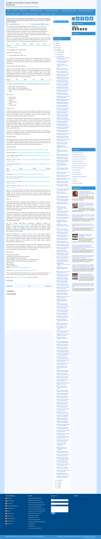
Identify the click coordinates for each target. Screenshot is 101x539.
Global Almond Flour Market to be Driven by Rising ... (63, 288)
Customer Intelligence (51, 10)
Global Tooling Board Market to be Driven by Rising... (62, 400)
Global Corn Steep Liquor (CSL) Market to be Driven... (63, 284)
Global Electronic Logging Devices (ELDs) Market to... (62, 278)
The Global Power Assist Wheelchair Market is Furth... (63, 357)
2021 (56, 49)
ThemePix (64, 536)
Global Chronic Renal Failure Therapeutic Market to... (62, 403)
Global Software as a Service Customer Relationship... (62, 131)
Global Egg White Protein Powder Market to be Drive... (63, 125)
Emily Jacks (9, 503)
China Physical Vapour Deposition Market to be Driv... (62, 338)
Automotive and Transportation (79, 159)
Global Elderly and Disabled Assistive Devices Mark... (62, 115)
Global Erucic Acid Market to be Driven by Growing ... (62, 121)
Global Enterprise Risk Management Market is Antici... (62, 221)
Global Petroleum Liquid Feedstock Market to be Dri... (62, 268)
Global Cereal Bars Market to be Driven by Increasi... (62, 406)
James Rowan (10, 513)
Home (8, 10)
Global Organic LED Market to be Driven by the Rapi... (62, 128)
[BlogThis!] (8, 280)
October (58, 54)
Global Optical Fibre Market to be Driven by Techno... (63, 307)
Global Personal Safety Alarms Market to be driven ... (63, 179)
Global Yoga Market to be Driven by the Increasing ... (62, 461)
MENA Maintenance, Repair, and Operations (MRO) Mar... (63, 458)
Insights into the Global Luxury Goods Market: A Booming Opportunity (85, 236)
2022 (56, 47)
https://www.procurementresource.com (21, 224)
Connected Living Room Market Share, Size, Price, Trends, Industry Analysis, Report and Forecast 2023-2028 (86, 205)
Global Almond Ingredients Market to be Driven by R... (62, 422)
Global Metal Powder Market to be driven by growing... (62, 200)
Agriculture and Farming (77, 154)
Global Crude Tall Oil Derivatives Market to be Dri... (62, 193)
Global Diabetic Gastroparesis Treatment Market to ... (63, 97)
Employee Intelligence (13, 14)
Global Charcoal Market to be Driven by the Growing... (62, 239)
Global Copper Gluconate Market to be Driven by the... (63, 229)
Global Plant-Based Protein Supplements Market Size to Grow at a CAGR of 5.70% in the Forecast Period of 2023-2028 (86, 193)
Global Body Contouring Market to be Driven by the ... (63, 69)
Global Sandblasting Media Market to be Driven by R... (62, 371)
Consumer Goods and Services (79, 165)
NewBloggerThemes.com (89, 537)
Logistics (74, 178)
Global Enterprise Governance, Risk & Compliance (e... (63, 176)
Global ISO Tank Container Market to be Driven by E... (62, 468)
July (57, 482)
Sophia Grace (10, 521)
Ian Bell (8, 511)
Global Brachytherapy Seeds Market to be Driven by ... (62, 112)
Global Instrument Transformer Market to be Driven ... (63, 297)
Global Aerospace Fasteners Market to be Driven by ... (62, 377)
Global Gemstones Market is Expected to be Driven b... (62, 161)
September (58, 56)
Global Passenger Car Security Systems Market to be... (63, 197)
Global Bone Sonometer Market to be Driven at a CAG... (62, 151)
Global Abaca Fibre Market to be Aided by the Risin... (62, 317)
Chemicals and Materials (77, 161)
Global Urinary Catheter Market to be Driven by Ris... (63, 471)
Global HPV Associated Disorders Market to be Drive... (62, 301)
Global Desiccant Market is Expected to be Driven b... (62, 106)
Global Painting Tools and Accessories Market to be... (63, 94)
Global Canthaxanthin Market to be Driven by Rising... (62, 455)
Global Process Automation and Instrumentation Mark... (63, 245)
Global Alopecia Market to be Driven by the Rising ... (62, 248)
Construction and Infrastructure (79, 163)
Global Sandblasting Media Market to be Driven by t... (62, 260)
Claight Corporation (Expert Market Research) (22, 3)
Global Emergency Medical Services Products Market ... (63, 351)
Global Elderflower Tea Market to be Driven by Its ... (63, 58)
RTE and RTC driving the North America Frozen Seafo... (62, 218)
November (58, 52)
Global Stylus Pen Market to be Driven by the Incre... (63, 140)
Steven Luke (10, 523)
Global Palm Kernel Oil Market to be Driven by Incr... (62, 409)
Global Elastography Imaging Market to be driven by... (62, 254)
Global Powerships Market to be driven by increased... (62, 155)
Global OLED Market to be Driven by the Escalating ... (62, 304)
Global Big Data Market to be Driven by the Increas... (62, 236)
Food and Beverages (36, 24)
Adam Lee (9, 498)
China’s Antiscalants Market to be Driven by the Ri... (63, 360)
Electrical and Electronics (78, 167)
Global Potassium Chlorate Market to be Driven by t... (62, 182)
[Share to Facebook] (11, 280)
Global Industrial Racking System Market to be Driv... (62, 348)
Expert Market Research (14, 24)
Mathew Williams (11, 518)
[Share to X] (10, 280)
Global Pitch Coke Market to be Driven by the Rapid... (62, 233)
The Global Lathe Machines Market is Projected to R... (62, 416)
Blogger (42, 536)
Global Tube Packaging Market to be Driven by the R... (63, 134)
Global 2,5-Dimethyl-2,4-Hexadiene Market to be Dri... (62, 320)
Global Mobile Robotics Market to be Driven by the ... (63, 474)
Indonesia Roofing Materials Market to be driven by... (62, 477)
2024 (56, 43)
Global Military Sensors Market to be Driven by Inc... (63, 434)
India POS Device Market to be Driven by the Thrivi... (63, 173)
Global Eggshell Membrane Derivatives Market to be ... (62, 103)
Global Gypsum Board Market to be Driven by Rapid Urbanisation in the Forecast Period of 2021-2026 (83, 225)
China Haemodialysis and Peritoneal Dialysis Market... (63, 342)
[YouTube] (91, 20)
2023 (56, 45)
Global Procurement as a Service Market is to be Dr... (62, 242)
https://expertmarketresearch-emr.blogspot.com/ (25, 270)
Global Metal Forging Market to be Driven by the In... (62, 61)
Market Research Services (86, 10)
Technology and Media (77, 183)
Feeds (53, 14)
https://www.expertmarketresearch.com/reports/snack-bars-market (32, 152)
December (58, 50)
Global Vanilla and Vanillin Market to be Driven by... (62, 143)
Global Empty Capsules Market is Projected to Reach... (63, 425)
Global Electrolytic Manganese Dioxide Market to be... (63, 464)
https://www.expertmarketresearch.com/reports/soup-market (28, 174)
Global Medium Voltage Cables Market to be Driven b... (62, 226)
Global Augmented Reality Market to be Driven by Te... (62, 452)
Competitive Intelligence (68, 10)
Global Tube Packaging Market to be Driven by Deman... (63, 354)
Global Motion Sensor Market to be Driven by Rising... (62, 275)
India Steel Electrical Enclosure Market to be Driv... (63, 431)
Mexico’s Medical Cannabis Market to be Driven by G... (62, 87)
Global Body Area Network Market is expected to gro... (63, 81)
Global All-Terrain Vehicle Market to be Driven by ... (62, 281)
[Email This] (7, 280)
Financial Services (76, 172)
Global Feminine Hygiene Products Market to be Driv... (63, 72)
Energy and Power (76, 170)
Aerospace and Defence (77, 152)
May (57, 486)
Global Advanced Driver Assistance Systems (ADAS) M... (61, 448)
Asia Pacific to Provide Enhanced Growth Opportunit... (61, 444)
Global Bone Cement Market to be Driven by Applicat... (63, 109)
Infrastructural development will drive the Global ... (62, 324)
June (57, 484)
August (58, 480)
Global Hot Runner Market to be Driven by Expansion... (62, 310)
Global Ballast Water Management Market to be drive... (62, 147)
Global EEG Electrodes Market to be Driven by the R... (63, 90)
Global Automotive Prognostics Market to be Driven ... (62, 65)
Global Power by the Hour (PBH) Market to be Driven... (63, 215)
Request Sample (45, 14)
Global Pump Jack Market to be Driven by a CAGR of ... (62, 345)
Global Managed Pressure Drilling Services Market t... (62, 158)
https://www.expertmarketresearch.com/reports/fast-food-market (32, 149)
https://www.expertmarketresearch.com (20, 267)
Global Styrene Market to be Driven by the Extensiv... (62, 314)
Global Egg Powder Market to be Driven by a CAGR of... (62, 84)
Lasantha (78, 536)
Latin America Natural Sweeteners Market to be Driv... (62, 165)
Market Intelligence (36, 10)
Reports (14, 10)
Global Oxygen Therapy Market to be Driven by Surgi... (63, 189)
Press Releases (23, 10)
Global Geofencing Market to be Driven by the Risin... (62, 257)
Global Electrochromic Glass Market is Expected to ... (62, 75)
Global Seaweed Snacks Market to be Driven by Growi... (61, 367)
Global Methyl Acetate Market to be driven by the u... (62, 331)
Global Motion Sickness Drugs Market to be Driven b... (63, 272)
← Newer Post (9, 286)
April (57, 487)
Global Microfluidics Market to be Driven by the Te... (63, 437)
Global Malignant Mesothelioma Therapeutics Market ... (63, 264)
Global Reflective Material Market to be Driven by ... (62, 294)
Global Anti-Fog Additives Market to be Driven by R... (62, 419)
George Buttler (10, 508)
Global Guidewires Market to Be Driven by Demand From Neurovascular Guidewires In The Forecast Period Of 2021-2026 (83, 216)
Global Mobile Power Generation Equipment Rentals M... (61, 208)
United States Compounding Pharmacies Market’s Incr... (62, 428)
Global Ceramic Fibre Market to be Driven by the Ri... (62, 212)
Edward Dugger (10, 500)
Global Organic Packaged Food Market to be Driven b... (62, 186)
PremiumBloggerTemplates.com (88, 536)
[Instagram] (74, 20)
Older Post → (49, 286)
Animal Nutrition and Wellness (79, 156)
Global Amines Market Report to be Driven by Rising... (62, 440)
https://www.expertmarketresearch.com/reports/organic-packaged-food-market (30, 81)
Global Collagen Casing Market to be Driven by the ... (63, 251)
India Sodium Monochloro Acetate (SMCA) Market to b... (62, 169)
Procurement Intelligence (30, 14)
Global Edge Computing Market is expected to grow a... (63, 204)
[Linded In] (78, 20)
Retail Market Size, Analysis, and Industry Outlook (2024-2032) (86, 275)
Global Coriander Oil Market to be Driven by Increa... (63, 364)
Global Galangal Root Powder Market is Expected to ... (62, 100)
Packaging (74, 181)
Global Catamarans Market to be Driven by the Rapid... (62, 394)
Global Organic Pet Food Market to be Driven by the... (63, 412)
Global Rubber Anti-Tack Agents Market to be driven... (61, 328)
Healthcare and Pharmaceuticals (79, 176)
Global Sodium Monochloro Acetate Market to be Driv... (62, 137)
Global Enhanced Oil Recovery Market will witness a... (63, 334)
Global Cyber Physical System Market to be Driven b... (62, 291)
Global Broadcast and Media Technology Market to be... (62, 78)
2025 (56, 41)
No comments (46, 24)
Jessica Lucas (10, 516)
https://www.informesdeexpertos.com (28, 233)
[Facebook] (82, 20)
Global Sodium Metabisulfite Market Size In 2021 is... (62, 397)
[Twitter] (87, 20)
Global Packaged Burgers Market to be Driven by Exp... (63, 118)
